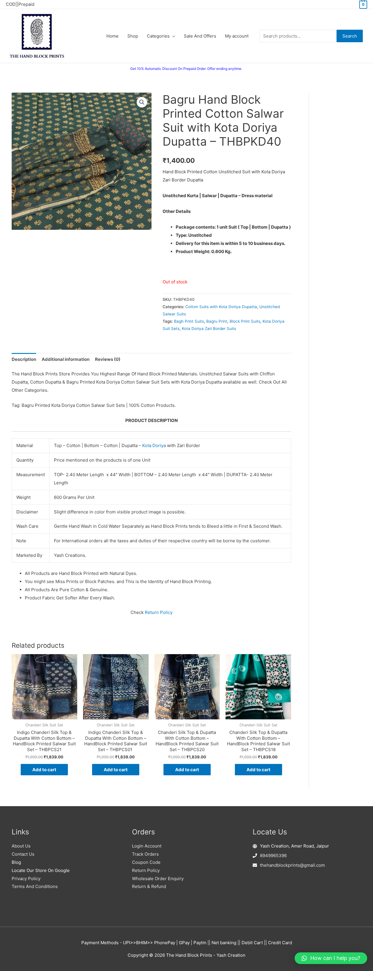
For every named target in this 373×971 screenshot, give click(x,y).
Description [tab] (24, 359)
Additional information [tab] (65, 359)
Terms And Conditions (35, 886)
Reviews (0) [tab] (107, 359)
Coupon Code (146, 862)
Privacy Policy (26, 878)
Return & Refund (149, 886)
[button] (142, 102)
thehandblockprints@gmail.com (292, 865)
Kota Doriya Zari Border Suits (209, 328)
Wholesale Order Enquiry (158, 878)
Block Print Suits (245, 321)
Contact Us (23, 854)
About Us (21, 846)
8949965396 (273, 855)
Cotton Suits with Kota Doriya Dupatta (221, 306)
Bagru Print (216, 321)
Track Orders (145, 854)
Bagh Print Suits (189, 321)
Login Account (146, 846)
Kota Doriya (154, 445)
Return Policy (159, 612)
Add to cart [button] (44, 769)
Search (349, 36)
